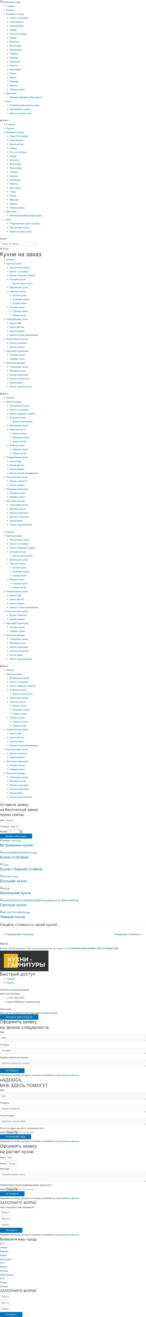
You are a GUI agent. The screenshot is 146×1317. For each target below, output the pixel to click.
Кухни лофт (15, 323)
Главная (10, 6)
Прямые (62, 948)
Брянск (13, 85)
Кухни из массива (19, 374)
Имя (2, 820)
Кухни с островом (19, 271)
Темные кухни (17, 307)
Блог (8, 101)
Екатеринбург (17, 26)
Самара (4, 1286)
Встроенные (22, 948)
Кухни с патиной (18, 343)
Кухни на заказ (14, 263)
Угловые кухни (17, 354)
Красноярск (16, 49)
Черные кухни (20, 311)
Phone (3, 1163)
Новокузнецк (7, 1274)
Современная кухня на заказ (24, 105)
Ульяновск (15, 61)
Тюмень (14, 53)
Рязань (3, 1282)
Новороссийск (17, 89)
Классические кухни (17, 339)
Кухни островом (14, 857)
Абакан (3, 1247)
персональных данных (67, 1075)
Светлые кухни (17, 291)
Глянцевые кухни (19, 366)
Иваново (14, 81)
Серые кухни (19, 303)
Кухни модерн (17, 331)
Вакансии (11, 93)
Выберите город (15, 14)
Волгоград (15, 45)
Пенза (13, 77)
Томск (13, 73)
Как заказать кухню (20, 109)
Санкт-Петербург (19, 18)
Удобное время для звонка (14, 1057)
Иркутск (14, 65)
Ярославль (15, 69)
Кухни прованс (17, 347)
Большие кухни (18, 279)
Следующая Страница (128, 934)
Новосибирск (17, 22)
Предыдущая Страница (18, 934)
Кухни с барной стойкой (22, 275)
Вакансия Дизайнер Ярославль (26, 97)
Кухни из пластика (19, 378)
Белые (6, 948)
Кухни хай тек (17, 327)
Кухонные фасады (15, 362)
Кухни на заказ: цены (21, 113)
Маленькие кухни (19, 287)
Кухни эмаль (16, 382)
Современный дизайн (85, 948)
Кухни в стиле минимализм (24, 335)
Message (4, 1168)
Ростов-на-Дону (18, 33)
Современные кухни (17, 319)
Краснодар (5, 1259)
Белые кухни (19, 295)
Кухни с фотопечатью (21, 386)
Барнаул (14, 57)
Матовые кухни (18, 370)
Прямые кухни (17, 358)
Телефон (4, 826)
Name (3, 1157)
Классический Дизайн (44, 948)
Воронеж (14, 41)
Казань (13, 30)
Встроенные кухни (19, 267)
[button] (73, 120)
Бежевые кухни (21, 299)
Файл (2, 1132)
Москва (4, 1270)
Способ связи (7, 1115)
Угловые (110, 948)
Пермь (13, 37)
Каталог (10, 10)
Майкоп (4, 1266)
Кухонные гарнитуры (17, 351)
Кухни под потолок (23, 283)
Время (3, 831)
